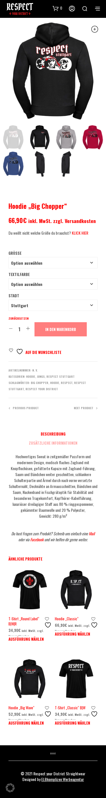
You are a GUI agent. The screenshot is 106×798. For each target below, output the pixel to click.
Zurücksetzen (18, 318)
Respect (66, 383)
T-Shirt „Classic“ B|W (70, 707)
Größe (14, 253)
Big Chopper (39, 383)
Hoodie (30, 376)
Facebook (37, 539)
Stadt (13, 295)
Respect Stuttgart (60, 376)
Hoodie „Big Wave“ (21, 707)
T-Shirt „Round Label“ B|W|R (23, 621)
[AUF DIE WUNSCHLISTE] (48, 623)
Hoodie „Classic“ (67, 618)
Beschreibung (53, 434)
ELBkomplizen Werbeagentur (62, 779)
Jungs (41, 376)
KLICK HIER (80, 233)
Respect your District (41, 389)
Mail (92, 533)
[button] (10, 788)
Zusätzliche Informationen (53, 443)
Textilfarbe (19, 274)
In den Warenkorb (60, 329)
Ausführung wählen (26, 639)
